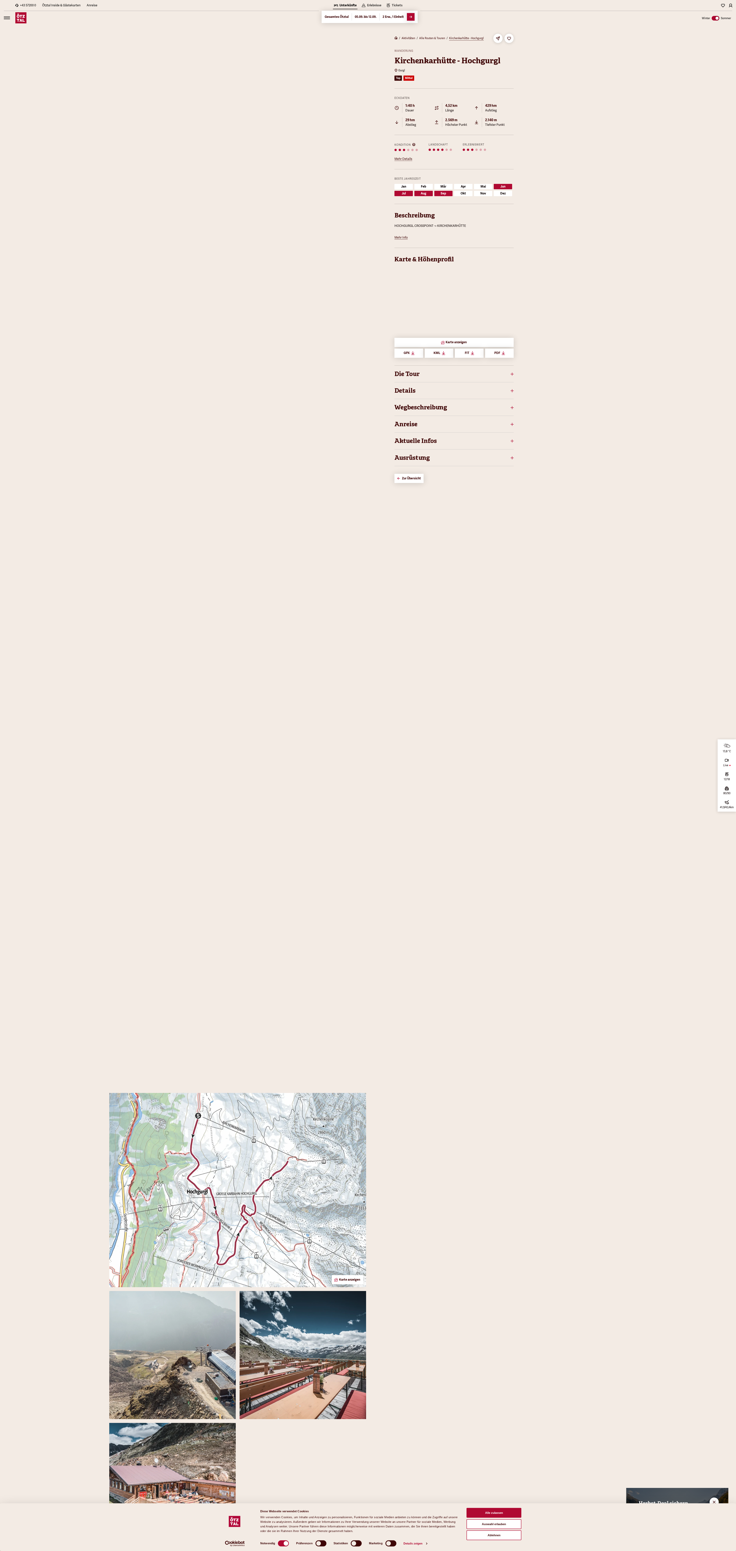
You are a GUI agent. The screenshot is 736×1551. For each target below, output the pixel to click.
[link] (394, 5)
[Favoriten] (723, 5)
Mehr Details (403, 159)
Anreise (92, 5)
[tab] (345, 5)
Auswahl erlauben (494, 1524)
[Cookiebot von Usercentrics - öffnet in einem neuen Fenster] (235, 1543)
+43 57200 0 (28, 5)
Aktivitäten (408, 38)
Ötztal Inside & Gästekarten (61, 5)
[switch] (320, 1543)
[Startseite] (396, 38)
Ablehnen (494, 1535)
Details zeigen (412, 1543)
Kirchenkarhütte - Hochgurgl (466, 38)
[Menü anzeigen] (7, 18)
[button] (454, 374)
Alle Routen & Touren (432, 38)
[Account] (731, 5)
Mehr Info (401, 237)
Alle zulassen (494, 1512)
